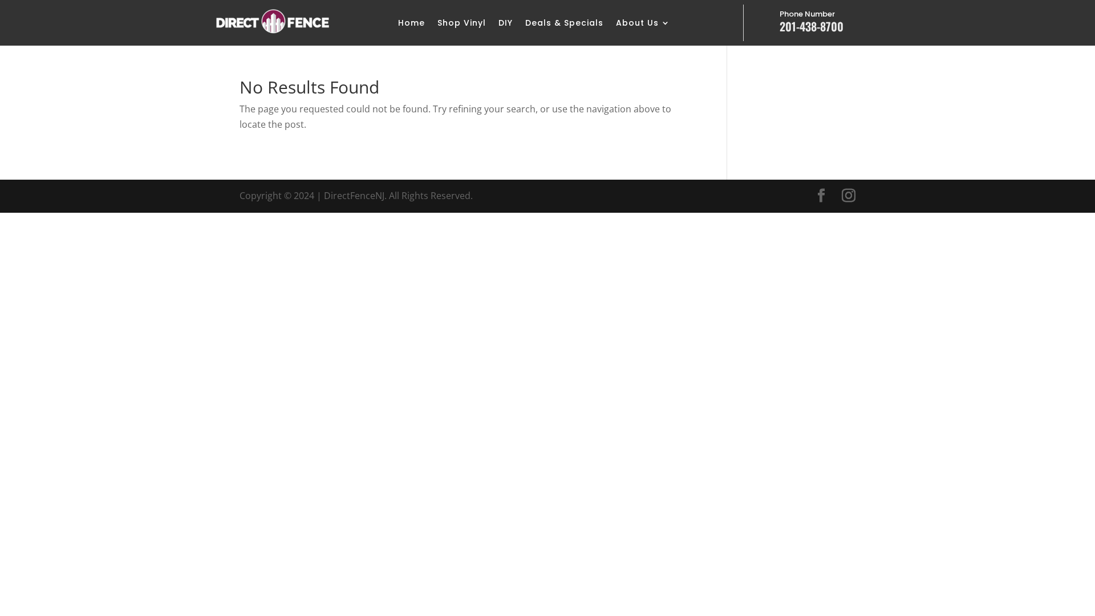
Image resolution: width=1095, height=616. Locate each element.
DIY (505, 24)
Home (411, 24)
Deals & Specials (564, 24)
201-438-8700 (811, 26)
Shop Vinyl (461, 24)
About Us (637, 24)
